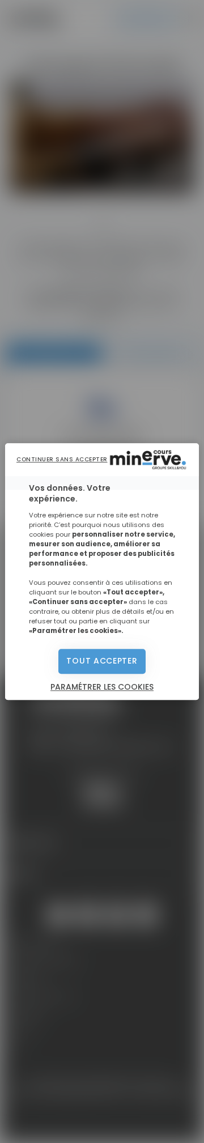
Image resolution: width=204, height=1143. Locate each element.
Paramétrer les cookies (102, 686)
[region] (102, 571)
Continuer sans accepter (62, 459)
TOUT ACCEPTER (101, 660)
